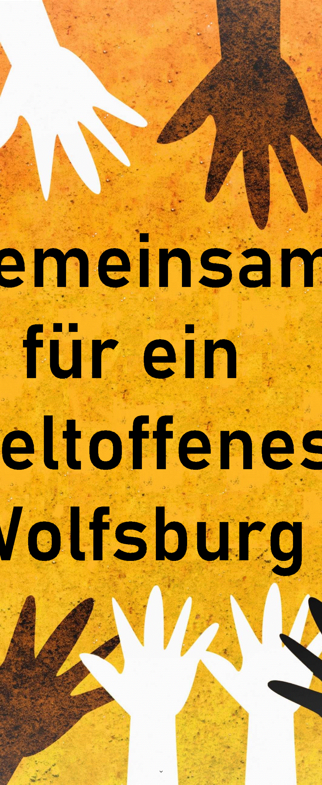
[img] (161, 392)
